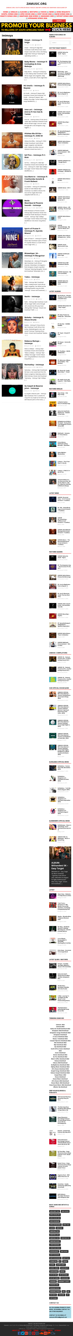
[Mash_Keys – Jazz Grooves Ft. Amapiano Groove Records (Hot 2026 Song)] (52, 75)
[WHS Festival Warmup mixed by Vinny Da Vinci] (52, 1100)
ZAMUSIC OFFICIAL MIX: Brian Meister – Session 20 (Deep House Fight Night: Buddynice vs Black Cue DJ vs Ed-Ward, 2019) (64, 750)
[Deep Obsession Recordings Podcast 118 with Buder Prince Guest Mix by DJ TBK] (52, 1143)
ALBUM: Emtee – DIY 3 (64, 188)
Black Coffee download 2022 (60, 1059)
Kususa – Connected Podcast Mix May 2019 (64, 1131)
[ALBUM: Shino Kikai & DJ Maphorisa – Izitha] (52, 239)
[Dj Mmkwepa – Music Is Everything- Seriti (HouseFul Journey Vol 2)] (52, 829)
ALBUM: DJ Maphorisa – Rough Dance (64, 161)
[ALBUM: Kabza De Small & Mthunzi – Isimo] (52, 284)
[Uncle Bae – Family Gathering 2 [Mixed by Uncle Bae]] (52, 1188)
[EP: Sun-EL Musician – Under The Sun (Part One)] (52, 105)
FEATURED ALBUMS (55, 552)
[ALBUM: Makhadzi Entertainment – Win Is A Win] (52, 154)
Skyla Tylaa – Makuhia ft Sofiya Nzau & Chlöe (64, 894)
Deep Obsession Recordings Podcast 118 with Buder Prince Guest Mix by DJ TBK (64, 1142)
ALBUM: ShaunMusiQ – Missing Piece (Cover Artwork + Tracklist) (64, 531)
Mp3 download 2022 (60, 1045)
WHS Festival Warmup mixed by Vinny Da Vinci (64, 1098)
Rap (68, 1291)
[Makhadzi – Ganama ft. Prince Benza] (52, 437)
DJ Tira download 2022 (60, 1057)
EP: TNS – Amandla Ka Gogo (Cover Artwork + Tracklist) (64, 509)
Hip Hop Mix (53, 1275)
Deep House (64, 1251)
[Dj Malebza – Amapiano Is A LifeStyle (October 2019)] (52, 780)
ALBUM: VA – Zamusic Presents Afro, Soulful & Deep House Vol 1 (64, 679)
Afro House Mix (54, 1221)
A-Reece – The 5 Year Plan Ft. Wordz (64, 462)
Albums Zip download (60, 1087)
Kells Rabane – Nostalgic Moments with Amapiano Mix (63, 1195)
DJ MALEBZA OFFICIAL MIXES (59, 762)
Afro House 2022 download (60, 1081)
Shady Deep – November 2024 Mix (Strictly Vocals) (63, 987)
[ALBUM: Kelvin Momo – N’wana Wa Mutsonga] (52, 87)
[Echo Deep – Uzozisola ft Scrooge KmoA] (52, 954)
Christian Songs (55, 1248)
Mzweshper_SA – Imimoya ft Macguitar (34, 254)
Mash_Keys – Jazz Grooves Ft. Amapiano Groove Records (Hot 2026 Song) (64, 74)
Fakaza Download (60, 1061)
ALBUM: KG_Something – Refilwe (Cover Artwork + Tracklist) (64, 520)
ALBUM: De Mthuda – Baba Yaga (64, 254)
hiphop (62, 1271)
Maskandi (53, 1281)
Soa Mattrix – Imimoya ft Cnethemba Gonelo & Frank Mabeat (35, 179)
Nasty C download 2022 (60, 1039)
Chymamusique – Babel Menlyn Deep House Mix (63, 1009)
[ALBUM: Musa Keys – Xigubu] (52, 125)
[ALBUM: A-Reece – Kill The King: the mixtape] (52, 211)
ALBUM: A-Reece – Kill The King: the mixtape (64, 208)
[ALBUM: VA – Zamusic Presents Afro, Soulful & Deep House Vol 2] (52, 671)
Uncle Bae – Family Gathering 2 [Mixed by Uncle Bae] (64, 1185)
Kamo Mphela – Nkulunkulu (62, 453)
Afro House (65, 1211)
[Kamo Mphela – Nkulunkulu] (52, 456)
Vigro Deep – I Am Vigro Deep (63, 393)
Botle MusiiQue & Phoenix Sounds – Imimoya (33, 202)
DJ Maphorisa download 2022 (60, 1065)
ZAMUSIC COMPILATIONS (58, 653)
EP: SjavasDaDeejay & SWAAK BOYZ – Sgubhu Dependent (64, 132)
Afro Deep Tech (54, 1211)
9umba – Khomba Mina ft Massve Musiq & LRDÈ (64, 918)
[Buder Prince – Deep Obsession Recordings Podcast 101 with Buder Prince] (52, 1167)
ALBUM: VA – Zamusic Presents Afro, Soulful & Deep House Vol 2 (64, 668)
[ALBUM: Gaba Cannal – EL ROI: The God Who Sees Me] (52, 115)
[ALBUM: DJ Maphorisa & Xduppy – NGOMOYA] (52, 173)
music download (60, 1053)
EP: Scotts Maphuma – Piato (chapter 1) (64, 93)
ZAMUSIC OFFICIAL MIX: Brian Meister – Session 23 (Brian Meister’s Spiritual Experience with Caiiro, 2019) (64, 709)
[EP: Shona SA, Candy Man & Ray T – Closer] (52, 374)
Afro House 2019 (55, 1214)
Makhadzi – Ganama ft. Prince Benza (64, 433)
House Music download (60, 1079)
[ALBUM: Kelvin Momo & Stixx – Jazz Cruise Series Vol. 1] (52, 200)
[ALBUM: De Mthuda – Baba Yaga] (52, 257)
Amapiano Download (60, 1035)
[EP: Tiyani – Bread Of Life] (52, 336)
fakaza (65, 1261)
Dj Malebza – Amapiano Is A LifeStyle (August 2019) (63, 811)
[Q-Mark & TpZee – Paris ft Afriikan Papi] (52, 405)
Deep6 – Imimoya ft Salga (33, 41)
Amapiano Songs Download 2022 (60, 1033)
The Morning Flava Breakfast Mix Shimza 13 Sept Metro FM (64, 1108)
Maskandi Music (55, 1288)
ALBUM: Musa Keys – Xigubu (64, 122)
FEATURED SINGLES (55, 389)
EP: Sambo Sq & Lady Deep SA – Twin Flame (64, 380)
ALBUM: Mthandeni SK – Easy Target (64, 306)
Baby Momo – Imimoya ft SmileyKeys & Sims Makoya (35, 64)
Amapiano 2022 (54, 1231)
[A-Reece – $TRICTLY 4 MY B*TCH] (52, 474)
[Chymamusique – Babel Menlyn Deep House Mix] (52, 1011)
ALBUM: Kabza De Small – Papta (63, 53)
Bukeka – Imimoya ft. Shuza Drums (34, 318)
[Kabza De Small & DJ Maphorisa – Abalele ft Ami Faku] (52, 415)
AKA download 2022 (60, 1043)
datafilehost (54, 1251)
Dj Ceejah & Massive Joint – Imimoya (33, 387)
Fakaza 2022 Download (60, 1063)
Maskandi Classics (63, 1281)
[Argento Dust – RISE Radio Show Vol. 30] (52, 1178)
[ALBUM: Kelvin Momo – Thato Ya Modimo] (52, 145)
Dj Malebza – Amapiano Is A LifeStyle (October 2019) (63, 779)
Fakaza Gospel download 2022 (60, 1073)
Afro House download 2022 (60, 1069)
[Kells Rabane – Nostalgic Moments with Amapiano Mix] (52, 1198)
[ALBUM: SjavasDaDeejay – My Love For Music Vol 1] (52, 229)
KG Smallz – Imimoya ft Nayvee (34, 86)
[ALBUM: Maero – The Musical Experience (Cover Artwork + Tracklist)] (52, 543)
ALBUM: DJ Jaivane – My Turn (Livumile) (64, 272)
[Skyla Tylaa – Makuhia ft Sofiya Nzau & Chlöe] (52, 898)
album (52, 1228)
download (53, 1261)
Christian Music (55, 1245)
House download (60, 1077)
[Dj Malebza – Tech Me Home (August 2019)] (52, 792)
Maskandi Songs (55, 1291)
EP (60, 1261)
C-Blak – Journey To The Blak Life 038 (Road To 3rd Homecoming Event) (64, 998)
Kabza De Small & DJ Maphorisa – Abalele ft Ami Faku (64, 412)
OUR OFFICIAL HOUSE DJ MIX (59, 688)
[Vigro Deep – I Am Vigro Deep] (52, 396)
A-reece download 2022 (60, 1037)
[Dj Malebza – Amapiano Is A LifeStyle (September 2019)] (52, 801)
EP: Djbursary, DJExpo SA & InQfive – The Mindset (64, 361)
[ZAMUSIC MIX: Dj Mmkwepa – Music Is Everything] (52, 840)
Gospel (52, 1265)
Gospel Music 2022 (60, 1075)
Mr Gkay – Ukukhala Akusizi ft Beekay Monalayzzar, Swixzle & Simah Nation (64, 929)
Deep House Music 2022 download (60, 1085)
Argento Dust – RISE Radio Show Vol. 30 (64, 1175)
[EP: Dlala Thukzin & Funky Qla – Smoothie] (52, 318)
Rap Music (53, 1295)
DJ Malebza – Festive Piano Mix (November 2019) (64, 767)
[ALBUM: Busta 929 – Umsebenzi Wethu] (52, 266)
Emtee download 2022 (60, 1055)
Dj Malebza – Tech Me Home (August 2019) (64, 788)
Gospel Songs (54, 1268)
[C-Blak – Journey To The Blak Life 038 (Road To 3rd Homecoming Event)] (52, 999)
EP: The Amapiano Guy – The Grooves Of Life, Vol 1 (64, 63)
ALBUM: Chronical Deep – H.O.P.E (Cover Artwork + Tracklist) (64, 499)
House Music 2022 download (60, 1083)
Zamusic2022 (60, 1026)
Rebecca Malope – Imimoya (32, 342)
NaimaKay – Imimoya (34, 364)
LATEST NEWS (54, 493)
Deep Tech (66, 1258)
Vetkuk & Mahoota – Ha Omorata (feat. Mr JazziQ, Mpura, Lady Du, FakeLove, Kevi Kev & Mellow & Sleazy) (64, 483)
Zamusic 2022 (60, 1024)
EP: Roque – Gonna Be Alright (64, 342)
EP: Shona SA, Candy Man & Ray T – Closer (64, 371)
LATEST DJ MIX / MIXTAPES (58, 959)
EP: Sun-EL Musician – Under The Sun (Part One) (64, 103)
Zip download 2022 (60, 1047)
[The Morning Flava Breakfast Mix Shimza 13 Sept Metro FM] (52, 1110)
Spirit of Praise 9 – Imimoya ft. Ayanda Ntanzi (33, 230)
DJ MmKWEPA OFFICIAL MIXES (59, 821)
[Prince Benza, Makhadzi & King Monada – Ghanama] (52, 446)
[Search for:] (60, 42)
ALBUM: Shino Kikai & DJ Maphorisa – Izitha (64, 236)
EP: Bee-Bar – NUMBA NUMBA (64, 324)
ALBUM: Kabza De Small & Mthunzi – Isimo (63, 282)
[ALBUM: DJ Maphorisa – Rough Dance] (52, 164)
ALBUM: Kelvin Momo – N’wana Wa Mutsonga (64, 84)
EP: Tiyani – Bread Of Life (64, 333)
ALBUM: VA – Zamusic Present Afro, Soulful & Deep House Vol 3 (64, 658)
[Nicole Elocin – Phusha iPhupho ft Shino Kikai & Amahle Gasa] (52, 299)
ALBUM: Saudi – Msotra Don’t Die (63, 245)
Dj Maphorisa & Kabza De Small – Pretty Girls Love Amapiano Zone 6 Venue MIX (64, 424)
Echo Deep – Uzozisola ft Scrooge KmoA (64, 951)
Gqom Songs (54, 1271)
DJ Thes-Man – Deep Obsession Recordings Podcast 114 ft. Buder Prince (64, 1154)
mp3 (63, 1291)
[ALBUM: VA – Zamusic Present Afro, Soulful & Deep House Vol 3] (52, 661)
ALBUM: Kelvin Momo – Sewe (64, 217)
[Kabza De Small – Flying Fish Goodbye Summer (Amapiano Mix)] (52, 977)
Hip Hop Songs (54, 1278)
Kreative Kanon (50, 1328)
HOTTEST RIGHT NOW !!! (57, 48)
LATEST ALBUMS (55, 291)
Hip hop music (63, 1275)
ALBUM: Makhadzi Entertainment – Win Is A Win (64, 152)
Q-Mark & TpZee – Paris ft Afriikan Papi (64, 402)
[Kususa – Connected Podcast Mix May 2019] (52, 1134)
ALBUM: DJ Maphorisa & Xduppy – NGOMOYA (64, 170)
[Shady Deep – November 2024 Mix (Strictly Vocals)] (52, 989)
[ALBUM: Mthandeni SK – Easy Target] (52, 309)
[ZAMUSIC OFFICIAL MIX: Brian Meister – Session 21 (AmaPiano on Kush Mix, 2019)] (52, 737)
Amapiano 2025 (54, 1238)
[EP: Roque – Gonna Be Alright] (52, 346)
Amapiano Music (55, 1241)
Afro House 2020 (55, 1218)
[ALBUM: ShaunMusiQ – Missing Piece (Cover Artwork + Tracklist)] (52, 533)
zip (68, 1295)
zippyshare (53, 1298)
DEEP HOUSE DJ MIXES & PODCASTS (57, 1092)
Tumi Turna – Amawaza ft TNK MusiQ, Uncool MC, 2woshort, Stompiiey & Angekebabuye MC (64, 906)
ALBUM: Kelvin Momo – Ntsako (64, 179)
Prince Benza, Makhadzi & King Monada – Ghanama (63, 443)
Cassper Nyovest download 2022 (60, 1041)
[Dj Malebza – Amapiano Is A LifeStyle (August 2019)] (52, 812)
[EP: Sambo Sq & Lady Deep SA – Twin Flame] (52, 383)
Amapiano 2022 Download (60, 1030)
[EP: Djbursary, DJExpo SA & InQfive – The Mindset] (52, 364)
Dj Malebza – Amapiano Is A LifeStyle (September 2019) (64, 799)
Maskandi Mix (54, 1285)
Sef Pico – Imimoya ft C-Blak (35, 156)
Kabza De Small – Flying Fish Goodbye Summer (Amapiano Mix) (64, 976)
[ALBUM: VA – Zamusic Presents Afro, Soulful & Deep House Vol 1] (52, 681)
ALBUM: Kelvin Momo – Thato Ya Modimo (64, 142)
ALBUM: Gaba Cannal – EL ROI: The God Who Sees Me (64, 113)
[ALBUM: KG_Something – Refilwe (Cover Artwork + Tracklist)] (52, 521)
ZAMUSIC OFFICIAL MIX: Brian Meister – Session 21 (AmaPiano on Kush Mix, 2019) (64, 736)
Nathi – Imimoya (32, 296)
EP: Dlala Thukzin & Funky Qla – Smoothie (64, 315)
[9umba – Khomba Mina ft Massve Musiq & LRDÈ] (52, 920)
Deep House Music (55, 1258)
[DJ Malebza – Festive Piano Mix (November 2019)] (52, 770)
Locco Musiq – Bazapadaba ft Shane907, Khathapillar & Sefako (64, 941)
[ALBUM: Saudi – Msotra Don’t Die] (52, 248)
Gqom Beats (64, 1268)
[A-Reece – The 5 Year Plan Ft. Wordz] (52, 465)
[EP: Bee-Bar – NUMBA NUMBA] (52, 327)
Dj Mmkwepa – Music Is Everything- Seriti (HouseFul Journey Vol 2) (64, 827)
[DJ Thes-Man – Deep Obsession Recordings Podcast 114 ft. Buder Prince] (52, 1155)
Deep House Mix (54, 1255)
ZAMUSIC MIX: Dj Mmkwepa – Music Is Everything (64, 838)
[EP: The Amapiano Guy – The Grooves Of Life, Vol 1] (52, 65)
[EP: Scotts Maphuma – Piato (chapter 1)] (52, 96)
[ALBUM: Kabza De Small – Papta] (52, 56)
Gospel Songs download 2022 (60, 1071)
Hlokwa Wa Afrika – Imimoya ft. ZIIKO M (33, 134)
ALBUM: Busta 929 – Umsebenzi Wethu (63, 263)
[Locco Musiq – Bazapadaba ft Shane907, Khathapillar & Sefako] (52, 942)
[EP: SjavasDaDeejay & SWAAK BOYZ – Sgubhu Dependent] (52, 135)
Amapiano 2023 (54, 1235)
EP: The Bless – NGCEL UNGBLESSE (64, 351)
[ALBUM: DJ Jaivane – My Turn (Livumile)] (52, 275)
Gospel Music (61, 1265)
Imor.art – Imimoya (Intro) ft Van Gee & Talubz (33, 111)
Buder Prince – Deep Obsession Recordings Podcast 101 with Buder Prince (64, 1165)
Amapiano (59, 1228)
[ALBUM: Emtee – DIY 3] (52, 191)
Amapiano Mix (65, 1238)
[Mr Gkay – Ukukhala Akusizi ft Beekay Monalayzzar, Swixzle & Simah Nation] (52, 930)
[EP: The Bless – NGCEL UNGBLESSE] (52, 355)
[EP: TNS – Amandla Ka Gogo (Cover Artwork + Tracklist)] (52, 511)
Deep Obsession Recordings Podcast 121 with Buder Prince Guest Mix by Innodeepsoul (64, 1120)
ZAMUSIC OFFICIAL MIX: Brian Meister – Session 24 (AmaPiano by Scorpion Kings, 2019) (64, 695)
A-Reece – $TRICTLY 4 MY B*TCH (64, 471)
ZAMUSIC (38, 45)
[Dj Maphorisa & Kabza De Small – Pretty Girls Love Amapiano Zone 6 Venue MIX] (52, 425)
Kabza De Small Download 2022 (60, 1029)
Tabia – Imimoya (32, 277)
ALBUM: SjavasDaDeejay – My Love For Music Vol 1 (64, 227)
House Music (65, 1278)
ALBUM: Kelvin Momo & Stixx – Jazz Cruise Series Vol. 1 (64, 198)
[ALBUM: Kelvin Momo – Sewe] (52, 220)
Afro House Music (55, 1224)
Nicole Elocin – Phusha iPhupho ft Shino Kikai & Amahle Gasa (64, 297)
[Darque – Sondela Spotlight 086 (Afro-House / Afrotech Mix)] (52, 967)
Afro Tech (66, 1224)
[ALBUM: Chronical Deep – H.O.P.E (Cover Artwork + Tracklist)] (52, 501)
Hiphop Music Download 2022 (60, 1067)
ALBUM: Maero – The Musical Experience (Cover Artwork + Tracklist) (64, 542)
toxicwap (61, 1295)
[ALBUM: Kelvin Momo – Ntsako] (52, 182)
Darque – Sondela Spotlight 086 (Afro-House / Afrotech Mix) (64, 965)
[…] (36, 56)
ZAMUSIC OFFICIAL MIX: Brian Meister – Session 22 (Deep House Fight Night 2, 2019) (64, 723)
